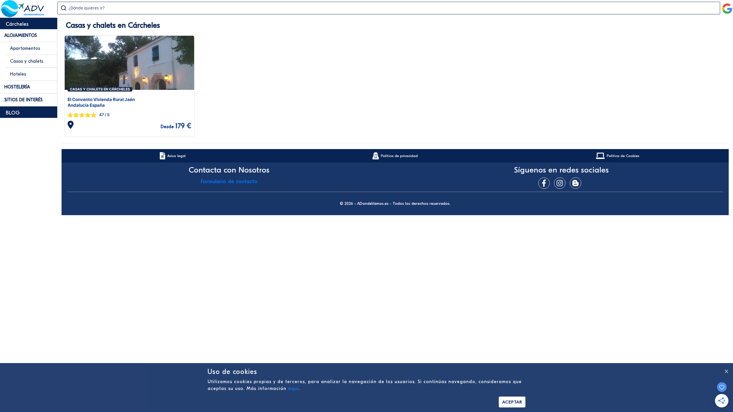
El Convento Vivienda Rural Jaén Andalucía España (101, 102)
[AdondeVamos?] (23, 15)
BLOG (13, 113)
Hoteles (18, 74)
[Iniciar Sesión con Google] (727, 6)
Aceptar (512, 402)
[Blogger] (577, 183)
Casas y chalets (26, 61)
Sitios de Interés (23, 99)
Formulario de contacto (229, 181)
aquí (293, 388)
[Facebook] (545, 183)
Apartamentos (25, 48)
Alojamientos (20, 35)
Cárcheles (17, 24)
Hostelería (17, 87)
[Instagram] (561, 183)
